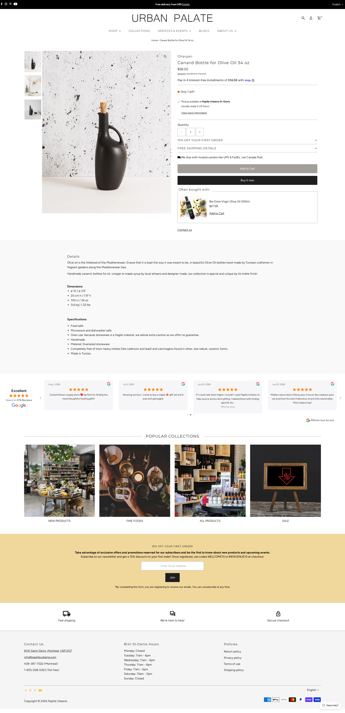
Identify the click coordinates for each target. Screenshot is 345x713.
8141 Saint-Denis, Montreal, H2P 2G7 (48, 650)
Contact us (185, 230)
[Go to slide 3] (190, 414)
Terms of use (232, 664)
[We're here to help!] (172, 615)
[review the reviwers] (108, 384)
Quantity (183, 124)
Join (172, 577)
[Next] (57, 56)
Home (154, 40)
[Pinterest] (10, 4)
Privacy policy (233, 657)
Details (186, 4)
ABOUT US (225, 31)
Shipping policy (234, 670)
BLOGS (204, 31)
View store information (194, 113)
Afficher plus (228, 407)
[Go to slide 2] (187, 414)
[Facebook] (1, 4)
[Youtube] (15, 4)
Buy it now (247, 180)
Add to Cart (247, 168)
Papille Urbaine (57, 701)
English (336, 4)
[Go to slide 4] (193, 414)
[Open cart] (319, 18)
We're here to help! (172, 620)
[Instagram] (6, 4)
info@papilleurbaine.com (40, 657)
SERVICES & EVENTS (173, 31)
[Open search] (303, 18)
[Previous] (48, 56)
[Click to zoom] (165, 57)
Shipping (182, 74)
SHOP (113, 31)
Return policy (232, 651)
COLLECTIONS (139, 31)
